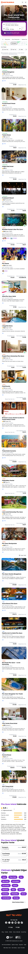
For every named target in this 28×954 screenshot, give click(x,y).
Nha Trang (5, 881)
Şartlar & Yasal (15, 944)
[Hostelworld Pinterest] (19, 923)
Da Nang (21, 889)
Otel (3, 294)
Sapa (13, 889)
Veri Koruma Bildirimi (6, 944)
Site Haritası (14, 947)
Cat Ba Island (6, 898)
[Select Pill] (22, 2)
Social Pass (23, 932)
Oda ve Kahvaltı (16, 932)
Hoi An (15, 885)
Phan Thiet (13, 877)
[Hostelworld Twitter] (9, 923)
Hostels (6, 932)
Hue (21, 877)
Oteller (10, 932)
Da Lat (23, 893)
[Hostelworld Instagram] (12, 923)
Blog (3, 932)
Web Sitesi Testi (7, 947)
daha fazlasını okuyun (13, 53)
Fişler (25, 944)
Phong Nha (15, 893)
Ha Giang (5, 893)
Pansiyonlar (5, 70)
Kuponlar (21, 944)
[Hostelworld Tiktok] (22, 923)
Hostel (4, 227)
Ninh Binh (5, 889)
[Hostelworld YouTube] (16, 923)
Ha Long (16, 898)
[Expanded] (2, 39)
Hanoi (4, 877)
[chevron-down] (14, 809)
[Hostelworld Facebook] (6, 923)
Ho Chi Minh (15, 881)
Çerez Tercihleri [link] (21, 947)
